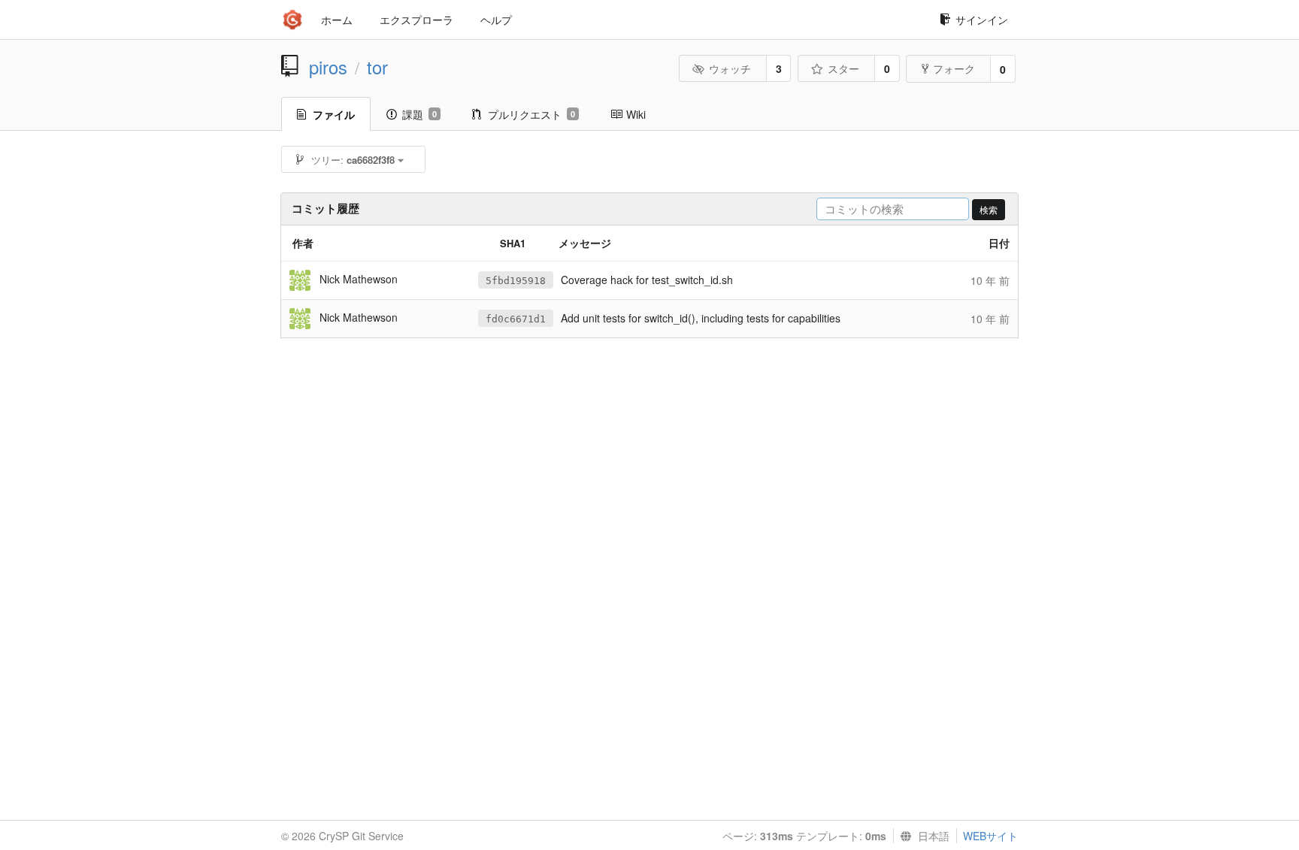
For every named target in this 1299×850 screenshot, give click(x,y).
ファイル (334, 114)
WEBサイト (990, 835)
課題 (419, 114)
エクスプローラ (416, 19)
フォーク (954, 68)
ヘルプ (496, 19)
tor (377, 67)
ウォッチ (730, 68)
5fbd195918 (516, 280)
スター (843, 68)
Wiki (636, 114)
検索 (989, 209)
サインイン (981, 19)
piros (328, 67)
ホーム (337, 19)
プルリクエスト (531, 114)
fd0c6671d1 (516, 319)
